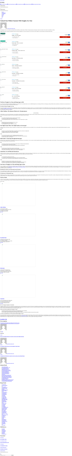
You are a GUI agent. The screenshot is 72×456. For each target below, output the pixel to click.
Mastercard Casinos (4, 408)
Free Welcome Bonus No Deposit (6, 370)
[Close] (0, 454)
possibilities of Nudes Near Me (7, 108)
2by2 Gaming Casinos (3, 439)
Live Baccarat (4, 404)
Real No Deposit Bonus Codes (6, 367)
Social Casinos (4, 420)
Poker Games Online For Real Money (7, 376)
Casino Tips (3, 395)
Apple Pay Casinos (4, 388)
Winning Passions (2, 5)
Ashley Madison (3, 207)
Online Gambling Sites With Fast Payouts (7, 380)
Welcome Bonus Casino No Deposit (6, 377)
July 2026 (3, 428)
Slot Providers (4, 419)
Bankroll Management (3, 447)
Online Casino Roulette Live (5, 372)
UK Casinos (3, 422)
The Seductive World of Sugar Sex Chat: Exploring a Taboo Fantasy (10, 346)
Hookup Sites (4, 12)
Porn (2, 15)
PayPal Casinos (4, 412)
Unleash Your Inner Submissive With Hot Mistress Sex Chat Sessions (9, 323)
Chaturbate (2, 298)
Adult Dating (3, 13)
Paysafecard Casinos (4, 413)
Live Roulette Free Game (5, 368)
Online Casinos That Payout (5, 373)
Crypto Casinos (4, 396)
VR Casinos (3, 425)
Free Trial (1, 242)
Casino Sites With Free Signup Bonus (7, 381)
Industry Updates (4, 401)
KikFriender (2, 268)
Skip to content (2, 0)
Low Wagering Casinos (5, 407)
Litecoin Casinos (4, 403)
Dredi (8, 28)
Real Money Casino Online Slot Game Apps (8, 379)
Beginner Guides (4, 390)
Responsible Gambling (5, 414)
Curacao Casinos (4, 397)
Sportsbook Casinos (4, 421)
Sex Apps (3, 416)
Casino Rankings (4, 394)
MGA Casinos (4, 410)
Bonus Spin (3, 374)
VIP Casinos (2, 437)
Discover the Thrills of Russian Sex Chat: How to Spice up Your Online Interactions (12, 336)
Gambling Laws (4, 398)
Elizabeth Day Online (24, 315)
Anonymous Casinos (4, 387)
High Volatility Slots (4, 399)
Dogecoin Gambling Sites (5, 371)
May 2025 (3, 433)
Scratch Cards (4, 415)
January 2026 (4, 430)
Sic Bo (3, 418)
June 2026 (3, 429)
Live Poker (3, 405)
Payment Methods (4, 411)
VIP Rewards (4, 423)
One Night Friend (3, 237)
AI (2, 17)
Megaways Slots (4, 409)
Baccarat (3, 389)
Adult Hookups (4, 384)
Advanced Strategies (4, 385)
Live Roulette (4, 406)
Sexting (3, 14)
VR (2, 16)
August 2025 (3, 431)
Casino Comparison (4, 392)
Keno (2, 402)
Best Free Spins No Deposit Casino (6, 375)
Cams (3, 391)
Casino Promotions (4, 393)
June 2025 (3, 432)
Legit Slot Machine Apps (5, 378)
